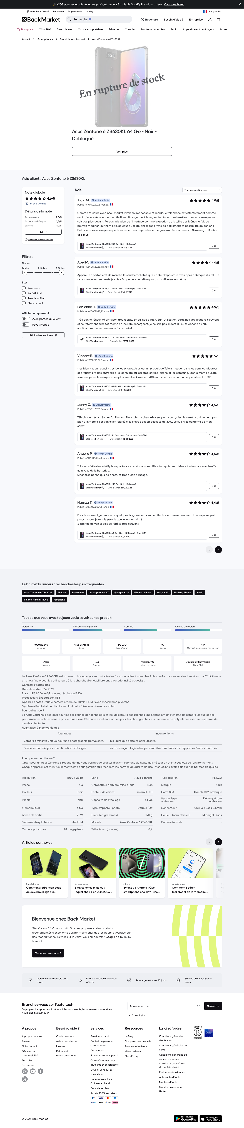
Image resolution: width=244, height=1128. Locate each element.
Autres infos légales (170, 1077)
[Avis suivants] (218, 549)
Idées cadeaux (133, 1051)
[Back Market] (41, 19)
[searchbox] (102, 19)
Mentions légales (168, 1082)
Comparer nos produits (138, 1041)
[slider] (24, 272)
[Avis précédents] (209, 549)
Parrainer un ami (100, 1036)
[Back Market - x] (25, 1079)
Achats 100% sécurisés (104, 1093)
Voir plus (83, 234)
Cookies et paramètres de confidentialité (172, 1065)
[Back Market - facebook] (40, 1071)
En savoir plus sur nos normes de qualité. (191, 767)
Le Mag (129, 1036)
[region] (122, 874)
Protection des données (172, 1072)
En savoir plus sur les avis (40, 239)
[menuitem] (64, 29)
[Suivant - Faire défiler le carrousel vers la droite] (218, 841)
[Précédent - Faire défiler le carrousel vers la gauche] (209, 841)
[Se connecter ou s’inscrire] (209, 19)
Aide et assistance (66, 1041)
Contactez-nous (65, 1036)
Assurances (97, 1050)
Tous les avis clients (136, 1046)
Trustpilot (27, 1060)
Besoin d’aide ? (173, 19)
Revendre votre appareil (104, 1055)
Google (110, 937)
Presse (26, 1041)
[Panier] (218, 19)
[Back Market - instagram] (25, 1071)
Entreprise (196, 19)
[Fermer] (240, 4)
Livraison (61, 1046)
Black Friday (131, 1056)
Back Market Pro (100, 1088)
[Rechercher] (69, 19)
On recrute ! (28, 1065)
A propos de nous (32, 1036)
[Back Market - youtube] (33, 1071)
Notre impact (29, 1046)
